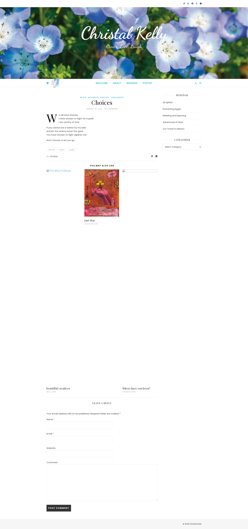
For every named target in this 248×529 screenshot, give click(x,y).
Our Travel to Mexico (173, 128)
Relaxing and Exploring (174, 115)
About (117, 83)
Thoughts (117, 97)
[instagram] (188, 3)
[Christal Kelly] (55, 83)
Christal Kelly (124, 33)
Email (50, 433)
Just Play (89, 220)
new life (51, 149)
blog (83, 97)
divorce (93, 97)
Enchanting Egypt (172, 108)
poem (61, 149)
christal (53, 156)
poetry (104, 97)
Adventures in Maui (173, 122)
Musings (132, 83)
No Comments (111, 108)
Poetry (147, 83)
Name (50, 419)
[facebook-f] (184, 3)
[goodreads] (201, 3)
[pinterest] (192, 3)
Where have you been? (136, 388)
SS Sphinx (168, 102)
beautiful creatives (58, 388)
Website (51, 448)
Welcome (102, 83)
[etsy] (197, 3)
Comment (52, 462)
